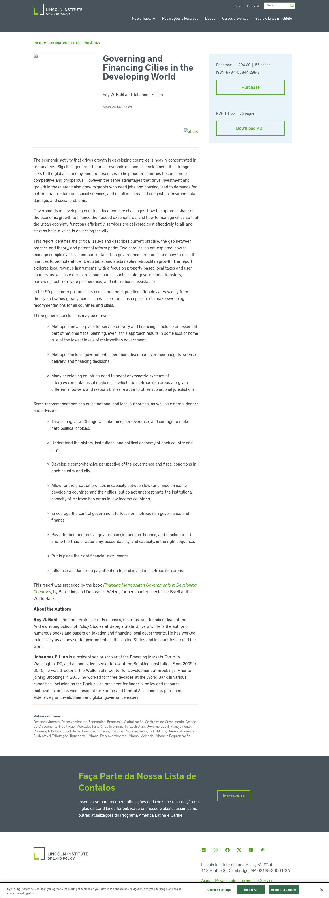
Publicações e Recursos (180, 18)
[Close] (322, 890)
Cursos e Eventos (235, 18)
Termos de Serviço (256, 880)
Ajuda (206, 880)
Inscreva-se (234, 796)
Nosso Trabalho (143, 18)
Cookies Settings (219, 890)
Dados (210, 18)
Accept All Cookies (283, 890)
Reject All (250, 890)
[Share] (191, 131)
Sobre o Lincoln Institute (273, 18)
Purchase (250, 87)
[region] (164, 890)
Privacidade (225, 880)
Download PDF (250, 128)
